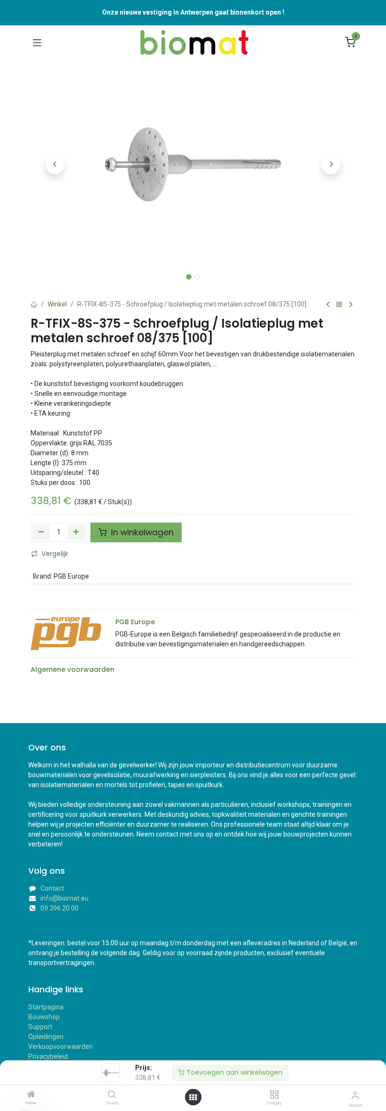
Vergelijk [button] (54, 553)
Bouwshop (44, 1017)
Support (40, 1026)
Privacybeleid (48, 1056)
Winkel (57, 304)
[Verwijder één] (41, 532)
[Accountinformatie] (355, 1095)
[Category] (274, 1095)
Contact (52, 888)
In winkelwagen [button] (141, 532)
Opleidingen (46, 1036)
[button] (55, 164)
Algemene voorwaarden (72, 669)
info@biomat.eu (64, 898)
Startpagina (46, 1007)
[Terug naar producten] (339, 305)
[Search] (111, 1095)
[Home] (31, 1095)
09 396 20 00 (59, 908)
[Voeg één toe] (76, 532)
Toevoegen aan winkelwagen (233, 1072)
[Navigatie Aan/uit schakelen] (37, 42)
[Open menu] (193, 1097)
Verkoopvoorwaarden (60, 1046)
